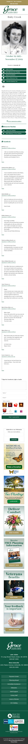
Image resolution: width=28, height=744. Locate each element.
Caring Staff (14, 695)
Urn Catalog (13, 703)
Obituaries (14, 687)
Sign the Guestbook (10, 74)
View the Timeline (10, 130)
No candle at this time (8, 413)
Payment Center (14, 676)
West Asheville (14, 663)
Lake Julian (14, 654)
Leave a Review (14, 699)
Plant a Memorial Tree (11, 78)
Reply (3, 162)
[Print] (3, 86)
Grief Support (14, 691)
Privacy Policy (14, 741)
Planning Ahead (14, 680)
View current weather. (14, 121)
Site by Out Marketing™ (16, 740)
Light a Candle (9, 69)
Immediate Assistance (14, 684)
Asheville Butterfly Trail (11, 81)
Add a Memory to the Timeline (13, 72)
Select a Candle (6, 401)
